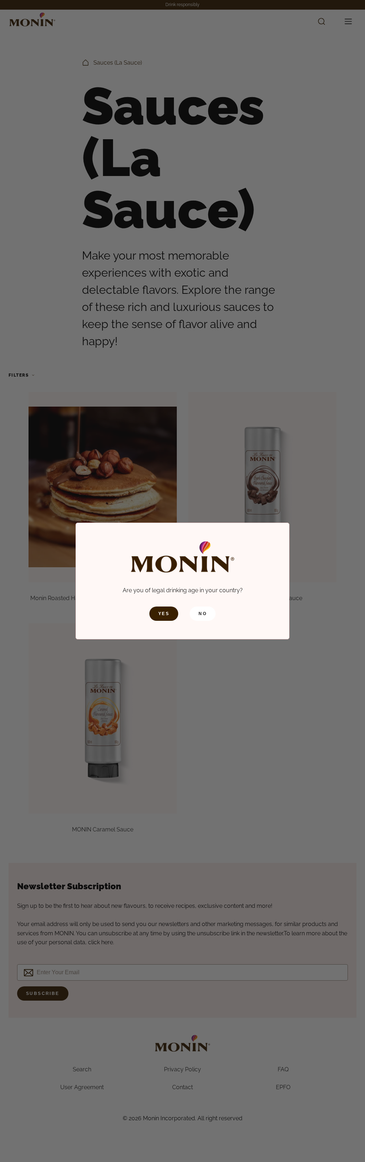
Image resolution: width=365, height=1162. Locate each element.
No (203, 613)
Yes (163, 613)
